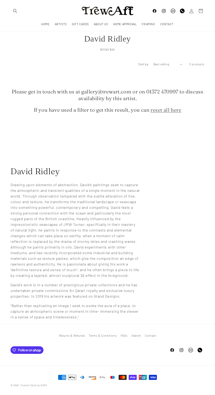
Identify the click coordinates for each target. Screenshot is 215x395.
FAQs (124, 335)
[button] (15, 11)
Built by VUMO (39, 385)
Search (136, 335)
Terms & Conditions (103, 335)
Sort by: (143, 64)
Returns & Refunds (72, 335)
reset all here (166, 110)
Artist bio (107, 49)
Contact (150, 335)
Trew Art (25, 385)
